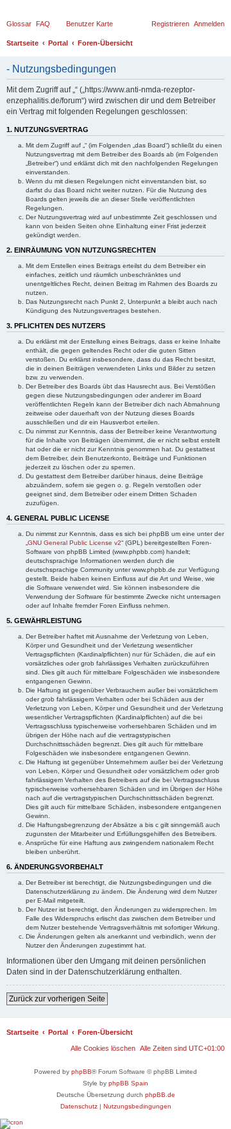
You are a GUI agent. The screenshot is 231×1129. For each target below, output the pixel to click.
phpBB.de (160, 1094)
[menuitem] (18, 23)
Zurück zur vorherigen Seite (57, 998)
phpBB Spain (128, 1083)
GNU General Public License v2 (74, 542)
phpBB (81, 1071)
